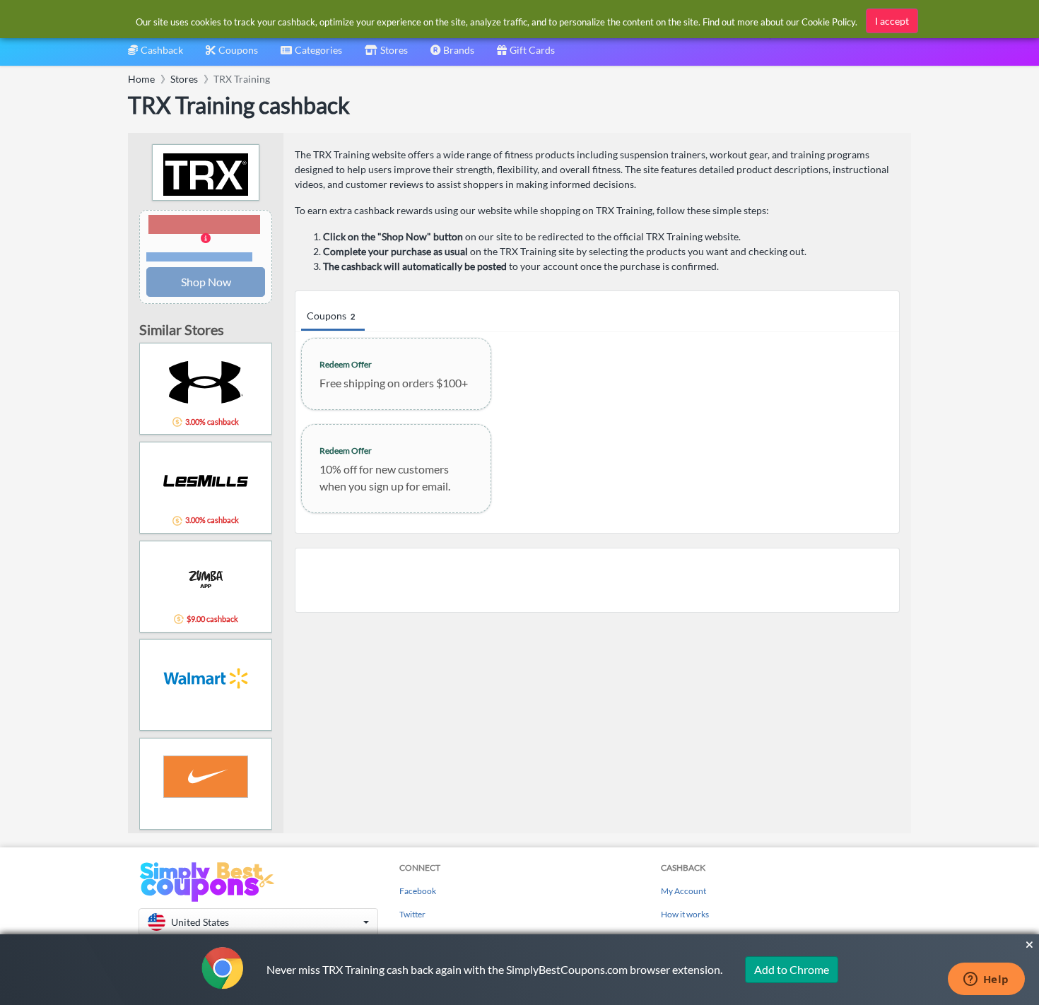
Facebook (417, 891)
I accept (892, 21)
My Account (683, 891)
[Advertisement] (597, 580)
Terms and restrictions (199, 256)
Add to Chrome (791, 969)
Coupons (331, 316)
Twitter (412, 914)
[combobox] (311, 55)
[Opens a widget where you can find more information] (986, 980)
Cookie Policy (828, 22)
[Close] (1029, 945)
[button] (205, 239)
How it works (685, 914)
